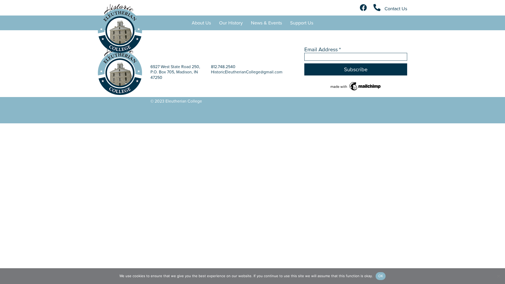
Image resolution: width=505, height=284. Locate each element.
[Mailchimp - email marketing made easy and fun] (356, 86)
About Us (201, 22)
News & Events (266, 22)
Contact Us (395, 8)
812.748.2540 (223, 66)
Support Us (301, 22)
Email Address (322, 49)
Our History (231, 22)
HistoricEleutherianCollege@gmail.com (246, 72)
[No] (498, 276)
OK (380, 276)
